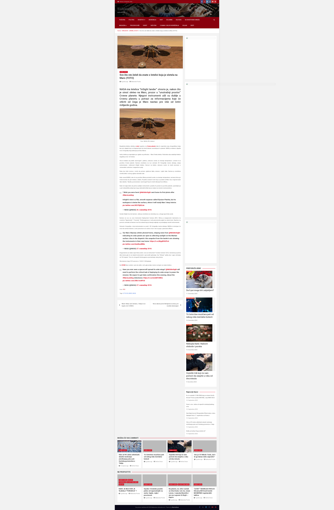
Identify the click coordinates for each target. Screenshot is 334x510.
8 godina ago (124, 81)
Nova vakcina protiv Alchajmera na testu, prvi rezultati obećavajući (165, 305)
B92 (124, 289)
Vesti (192, 25)
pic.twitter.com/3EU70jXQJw (133, 205)
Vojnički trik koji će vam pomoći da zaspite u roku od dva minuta (199, 376)
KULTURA (178, 20)
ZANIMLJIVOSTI (123, 72)
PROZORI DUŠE (134, 25)
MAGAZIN (122, 25)
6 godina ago (148, 497)
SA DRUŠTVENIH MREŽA (192, 20)
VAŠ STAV (153, 25)
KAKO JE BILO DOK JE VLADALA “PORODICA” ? (128, 490)
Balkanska (125, 9)
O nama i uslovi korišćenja (169, 25)
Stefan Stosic (135, 466)
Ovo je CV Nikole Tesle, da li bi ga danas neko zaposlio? (204, 456)
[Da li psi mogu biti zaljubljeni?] (199, 271)
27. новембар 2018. (144, 249)
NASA (134, 293)
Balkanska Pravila (136, 81)
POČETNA (122, 20)
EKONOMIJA (152, 20)
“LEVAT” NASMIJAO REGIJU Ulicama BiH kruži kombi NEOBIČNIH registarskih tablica (204, 492)
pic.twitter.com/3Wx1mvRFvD (134, 281)
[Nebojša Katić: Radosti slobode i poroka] (199, 324)
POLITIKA (131, 20)
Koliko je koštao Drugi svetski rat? (196, 431)
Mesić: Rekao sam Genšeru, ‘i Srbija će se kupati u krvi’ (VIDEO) (133, 305)
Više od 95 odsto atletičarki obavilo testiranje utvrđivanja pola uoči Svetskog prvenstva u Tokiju (129, 459)
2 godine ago (148, 461)
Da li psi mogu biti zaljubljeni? (200, 290)
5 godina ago (199, 459)
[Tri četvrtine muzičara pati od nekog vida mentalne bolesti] (199, 297)
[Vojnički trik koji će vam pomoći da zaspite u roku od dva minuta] (199, 353)
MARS (130, 293)
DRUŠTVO (141, 20)
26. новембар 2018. (144, 210)
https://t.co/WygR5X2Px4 (159, 241)
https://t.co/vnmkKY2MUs (153, 278)
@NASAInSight (145, 192)
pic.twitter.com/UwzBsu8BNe (134, 244)
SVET (161, 20)
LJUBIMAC (189, 271)
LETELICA (125, 293)
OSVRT (145, 25)
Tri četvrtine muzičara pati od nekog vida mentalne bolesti (154, 457)
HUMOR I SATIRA (123, 480)
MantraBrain (175, 507)
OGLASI (184, 25)
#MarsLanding (128, 195)
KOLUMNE (169, 20)
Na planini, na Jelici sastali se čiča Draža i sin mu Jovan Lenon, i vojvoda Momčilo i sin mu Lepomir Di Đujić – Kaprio (179, 493)
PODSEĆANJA (122, 482)
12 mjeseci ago (124, 466)
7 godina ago (198, 497)
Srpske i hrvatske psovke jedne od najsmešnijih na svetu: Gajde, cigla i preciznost (153, 492)
